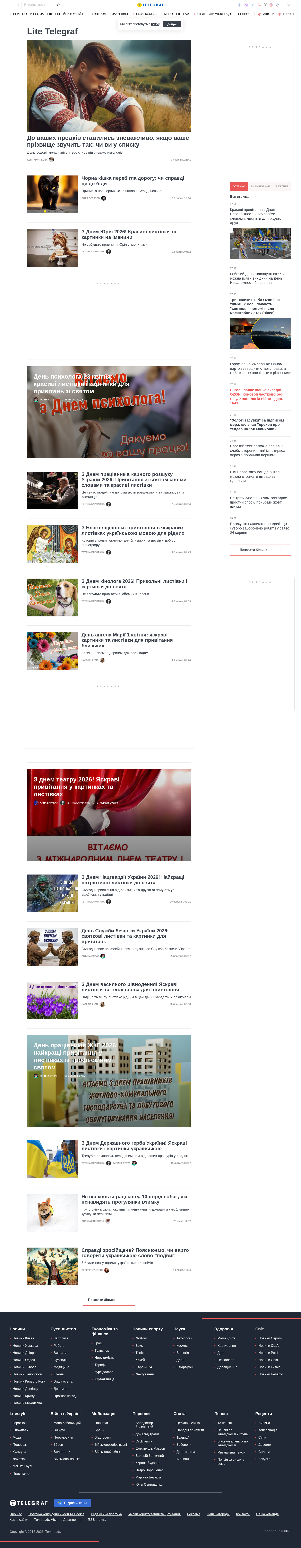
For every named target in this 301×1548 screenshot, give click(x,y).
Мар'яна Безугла (148, 1477)
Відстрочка (103, 1437)
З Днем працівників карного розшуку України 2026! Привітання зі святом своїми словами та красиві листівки (134, 480)
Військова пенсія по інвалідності (232, 1443)
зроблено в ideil (278, 1531)
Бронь (99, 1430)
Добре (172, 24)
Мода (17, 1437)
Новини (17, 1329)
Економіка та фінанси (105, 1331)
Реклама (193, 1514)
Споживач (20, 1430)
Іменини (183, 1459)
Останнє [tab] (239, 186)
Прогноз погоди (65, 1396)
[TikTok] (277, 5)
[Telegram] (253, 5)
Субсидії (60, 1360)
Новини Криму (24, 1396)
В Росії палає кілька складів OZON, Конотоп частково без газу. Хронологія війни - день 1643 (256, 396)
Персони (141, 1413)
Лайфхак (19, 1459)
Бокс (139, 1345)
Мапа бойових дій (67, 1423)
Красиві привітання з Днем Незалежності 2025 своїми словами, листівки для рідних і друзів (256, 216)
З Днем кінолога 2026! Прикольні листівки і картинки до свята (134, 584)
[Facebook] (240, 5)
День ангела (186, 1452)
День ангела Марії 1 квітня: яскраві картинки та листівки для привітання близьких (127, 640)
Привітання (21, 1473)
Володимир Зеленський (144, 1425)
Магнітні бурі (22, 1466)
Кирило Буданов (148, 1463)
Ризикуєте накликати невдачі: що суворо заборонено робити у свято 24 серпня (259, 528)
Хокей (140, 1360)
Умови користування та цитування (154, 1514)
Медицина (61, 1367)
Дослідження (227, 1367)
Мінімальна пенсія (231, 1452)
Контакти (243, 1514)
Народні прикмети (190, 1430)
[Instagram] (271, 5)
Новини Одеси (24, 1360)
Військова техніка (67, 1459)
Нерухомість (104, 1357)
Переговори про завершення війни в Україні (48, 14)
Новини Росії (268, 1353)
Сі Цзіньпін (144, 1441)
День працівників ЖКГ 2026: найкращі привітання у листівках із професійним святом (76, 1056)
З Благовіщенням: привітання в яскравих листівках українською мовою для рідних (132, 530)
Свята (179, 1413)
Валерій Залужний (150, 1455)
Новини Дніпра (24, 1353)
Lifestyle (18, 1413)
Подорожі (20, 1444)
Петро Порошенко (149, 1470)
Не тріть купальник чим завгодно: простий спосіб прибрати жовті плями (258, 502)
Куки (155, 24)
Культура (19, 1452)
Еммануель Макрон (150, 1448)
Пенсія (221, 1413)
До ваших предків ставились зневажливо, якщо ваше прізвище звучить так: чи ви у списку (108, 141)
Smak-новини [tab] (260, 186)
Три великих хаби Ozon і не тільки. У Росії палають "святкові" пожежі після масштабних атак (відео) (255, 306)
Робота (59, 1345)
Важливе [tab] (282, 186)
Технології (184, 1338)
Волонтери (62, 1452)
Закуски (264, 1459)
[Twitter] (265, 5)
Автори (268, 14)
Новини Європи (270, 1338)
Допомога (61, 1389)
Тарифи (100, 1365)
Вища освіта (63, 1381)
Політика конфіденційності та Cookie (56, 1514)
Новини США (268, 1345)
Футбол (141, 1338)
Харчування (226, 1345)
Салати (264, 1452)
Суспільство (63, 1329)
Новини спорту (147, 1329)
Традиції (183, 1437)
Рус (288, 5)
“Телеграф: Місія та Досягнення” (223, 14)
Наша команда (267, 1514)
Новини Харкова (25, 1345)
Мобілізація (103, 1413)
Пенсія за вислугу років (230, 1461)
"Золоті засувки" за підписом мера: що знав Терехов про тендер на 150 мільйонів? (257, 424)
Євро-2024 (144, 1367)
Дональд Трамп (147, 1434)
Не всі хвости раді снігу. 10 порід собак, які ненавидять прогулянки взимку (134, 1199)
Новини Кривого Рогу (29, 1381)
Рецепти (263, 1413)
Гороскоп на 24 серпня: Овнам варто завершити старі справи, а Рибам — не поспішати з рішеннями (260, 368)
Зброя (58, 1444)
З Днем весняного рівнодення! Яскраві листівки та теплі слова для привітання (130, 987)
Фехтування (145, 1374)
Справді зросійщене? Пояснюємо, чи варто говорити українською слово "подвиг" (135, 1253)
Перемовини (63, 1437)
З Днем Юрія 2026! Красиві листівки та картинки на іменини (128, 234)
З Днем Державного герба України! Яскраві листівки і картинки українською (134, 1145)
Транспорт (103, 1350)
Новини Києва (23, 1338)
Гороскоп (291, 14)
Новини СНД (268, 1360)
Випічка (264, 1423)
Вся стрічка (239, 196)
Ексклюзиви (146, 14)
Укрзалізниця (104, 1379)
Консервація (267, 1430)
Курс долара (104, 1372)
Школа (59, 1374)
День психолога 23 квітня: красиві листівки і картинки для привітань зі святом (82, 384)
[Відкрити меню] (12, 4)
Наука (179, 1329)
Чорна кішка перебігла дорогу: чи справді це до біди (132, 180)
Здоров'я (223, 1329)
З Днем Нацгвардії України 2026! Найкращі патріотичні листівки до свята (132, 880)
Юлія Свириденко (149, 1484)
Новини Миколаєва (27, 1403)
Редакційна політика (106, 1514)
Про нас (16, 1514)
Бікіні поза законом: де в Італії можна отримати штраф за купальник (256, 476)
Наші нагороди (218, 1514)
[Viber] (246, 5)
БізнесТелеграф (176, 14)
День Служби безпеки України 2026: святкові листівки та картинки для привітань (125, 936)
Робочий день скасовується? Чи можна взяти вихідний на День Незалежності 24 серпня (257, 278)
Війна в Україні (66, 1413)
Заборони (184, 1444)
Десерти (264, 1444)
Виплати (60, 1353)
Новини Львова (24, 1367)
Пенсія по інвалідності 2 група (232, 1432)
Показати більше (101, 1300)
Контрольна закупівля (110, 14)
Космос (182, 1345)
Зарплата (61, 1338)
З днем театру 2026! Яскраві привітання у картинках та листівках (76, 786)
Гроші (99, 1343)
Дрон (180, 1360)
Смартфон (185, 1367)
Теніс (140, 1353)
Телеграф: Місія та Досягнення (57, 1519)
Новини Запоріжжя (27, 1374)
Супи (262, 1437)
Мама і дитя (226, 1338)
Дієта (221, 1353)
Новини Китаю (269, 1367)
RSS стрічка (97, 1519)
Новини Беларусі (271, 1374)
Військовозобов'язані (111, 1444)
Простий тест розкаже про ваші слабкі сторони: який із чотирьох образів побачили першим (257, 450)
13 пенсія (224, 1423)
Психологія (225, 1360)
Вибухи (59, 1430)
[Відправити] (58, 5)
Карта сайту (19, 1519)
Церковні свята (188, 1423)
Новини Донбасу (25, 1389)
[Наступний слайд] (294, 14)
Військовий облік (107, 1452)
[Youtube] (259, 5)
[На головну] (150, 4)
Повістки (101, 1423)
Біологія (183, 1353)
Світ (259, 1329)
